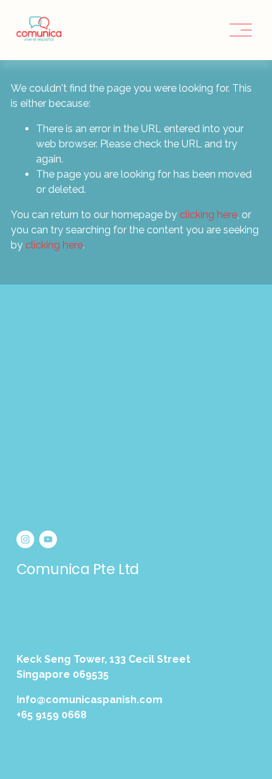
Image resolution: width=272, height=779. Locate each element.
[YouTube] (48, 539)
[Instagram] (25, 539)
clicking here (208, 215)
